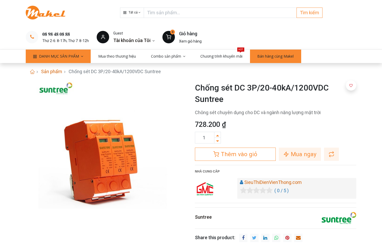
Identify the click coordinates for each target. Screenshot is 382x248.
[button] (132, 13)
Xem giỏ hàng (190, 41)
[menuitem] (117, 56)
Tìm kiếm (309, 12)
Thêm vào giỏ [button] (238, 154)
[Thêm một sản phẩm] (217, 134)
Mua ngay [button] (303, 154)
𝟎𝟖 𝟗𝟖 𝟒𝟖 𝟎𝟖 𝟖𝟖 (56, 34)
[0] (168, 37)
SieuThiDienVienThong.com (273, 182)
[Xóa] (217, 140)
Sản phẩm (51, 71)
